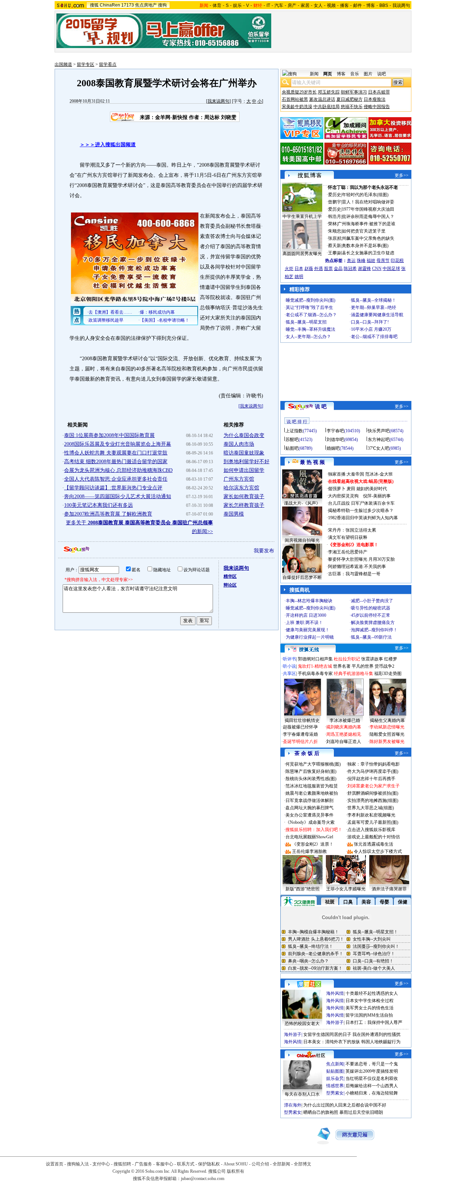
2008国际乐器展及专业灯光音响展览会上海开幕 (117, 444)
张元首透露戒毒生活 (373, 844)
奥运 (351, 260)
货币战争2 (384, 666)
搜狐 (94, 5)
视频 (331, 5)
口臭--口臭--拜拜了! (370, 322)
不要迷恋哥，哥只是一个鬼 (371, 1063)
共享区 (289, 673)
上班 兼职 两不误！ (304, 622)
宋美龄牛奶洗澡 (297, 106)
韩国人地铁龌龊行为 (380, 1041)
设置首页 (54, 1164)
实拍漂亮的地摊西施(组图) (372, 800)
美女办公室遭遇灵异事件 (309, 815)
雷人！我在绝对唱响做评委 (368, 201)
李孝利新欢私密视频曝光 (371, 815)
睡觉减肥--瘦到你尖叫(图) (310, 300)
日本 (299, 268)
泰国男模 (234, 514)
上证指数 (294, 430)
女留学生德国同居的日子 (327, 1034)
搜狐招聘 (122, 1164)
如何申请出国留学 (244, 470)
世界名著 (342, 666)
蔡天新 (334, 245)
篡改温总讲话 (322, 99)
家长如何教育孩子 (244, 496)
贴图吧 (292, 448)
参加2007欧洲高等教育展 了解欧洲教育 (108, 514)
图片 (368, 73)
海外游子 (335, 1022)
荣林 (332, 223)
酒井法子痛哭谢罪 (389, 888)
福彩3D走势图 (388, 673)
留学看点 (107, 64)
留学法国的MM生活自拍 (369, 1015)
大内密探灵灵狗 (343, 495)
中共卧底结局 (326, 106)
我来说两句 (218, 101)
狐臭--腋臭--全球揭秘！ (373, 300)
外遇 (318, 268)
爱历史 (334, 194)
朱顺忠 (334, 231)
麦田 (351, 488)
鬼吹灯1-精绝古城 (315, 666)
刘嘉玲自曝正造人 (343, 741)
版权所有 (235, 1171)
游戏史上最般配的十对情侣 (373, 836)
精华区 (230, 576)
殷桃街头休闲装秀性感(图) (310, 778)
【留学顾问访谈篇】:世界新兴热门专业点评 (113, 487)
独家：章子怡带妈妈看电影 (373, 764)
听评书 (289, 658)
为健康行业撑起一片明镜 (310, 637)
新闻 (314, 73)
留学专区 (85, 64)
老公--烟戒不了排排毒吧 (374, 336)
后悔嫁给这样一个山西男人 (371, 1085)
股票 (328, 268)
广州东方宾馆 (239, 479)
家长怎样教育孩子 (244, 505)
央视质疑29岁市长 (299, 92)
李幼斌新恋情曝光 (387, 727)
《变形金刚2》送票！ (312, 844)
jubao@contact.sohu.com (202, 1178)
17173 (127, 5)
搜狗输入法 (78, 1164)
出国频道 (63, 64)
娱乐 (237, 5)
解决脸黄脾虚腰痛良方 (373, 622)
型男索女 (335, 1093)
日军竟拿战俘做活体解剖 (309, 800)
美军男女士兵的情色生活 (369, 1007)
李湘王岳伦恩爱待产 (347, 552)
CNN (377, 268)
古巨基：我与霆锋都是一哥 (354, 573)
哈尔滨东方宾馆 (241, 487)
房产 (292, 5)
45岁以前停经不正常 (370, 615)
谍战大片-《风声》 (302, 503)
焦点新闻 (335, 1063)
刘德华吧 (335, 439)
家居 (305, 5)
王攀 (332, 252)
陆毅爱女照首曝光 (387, 734)
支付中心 (101, 1164)
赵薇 (308, 268)
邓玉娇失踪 (329, 92)
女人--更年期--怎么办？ (308, 336)
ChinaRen (110, 5)
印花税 (397, 260)
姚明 (299, 276)
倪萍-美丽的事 (377, 495)
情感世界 (335, 1085)
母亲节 (383, 260)
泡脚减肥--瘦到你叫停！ (374, 629)
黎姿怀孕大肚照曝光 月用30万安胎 (361, 559)
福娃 (371, 260)
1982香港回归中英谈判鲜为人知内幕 (363, 517)
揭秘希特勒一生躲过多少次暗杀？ (361, 510)
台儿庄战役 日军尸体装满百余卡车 (361, 503)
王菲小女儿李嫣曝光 (346, 888)
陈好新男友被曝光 (387, 741)
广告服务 (143, 1164)
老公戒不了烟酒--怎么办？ (311, 314)
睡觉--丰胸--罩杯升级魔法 (310, 329)
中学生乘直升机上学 (302, 216)
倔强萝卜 (336, 488)
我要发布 (264, 550)
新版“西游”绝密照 (302, 888)
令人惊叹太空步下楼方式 (378, 851)
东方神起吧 (379, 439)
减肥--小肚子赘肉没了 (372, 600)
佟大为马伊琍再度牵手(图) (372, 771)
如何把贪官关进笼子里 (364, 231)
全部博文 (302, 1164)
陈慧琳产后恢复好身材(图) (310, 771)
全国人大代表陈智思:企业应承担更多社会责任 (115, 479)
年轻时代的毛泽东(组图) (365, 194)
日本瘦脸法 (375, 99)
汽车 (279, 5)
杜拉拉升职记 (347, 658)
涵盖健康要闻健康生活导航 (377, 314)
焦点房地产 (146, 5)
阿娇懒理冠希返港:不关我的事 (357, 566)
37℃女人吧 (378, 448)
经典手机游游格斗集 (353, 673)
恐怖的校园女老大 (302, 1023)
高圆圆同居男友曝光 (302, 253)
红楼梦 (390, 658)
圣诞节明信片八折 (300, 741)
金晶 (338, 268)
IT (268, 5)
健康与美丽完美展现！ (307, 629)
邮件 (357, 5)
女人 (318, 5)
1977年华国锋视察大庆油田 (368, 209)
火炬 (289, 268)
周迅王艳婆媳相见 (343, 734)
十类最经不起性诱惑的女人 (371, 993)
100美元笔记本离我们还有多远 (98, 505)
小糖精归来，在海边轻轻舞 (371, 1093)
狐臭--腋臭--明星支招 (306, 322)
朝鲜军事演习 (354, 92)
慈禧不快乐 (352, 106)
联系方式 (185, 1164)
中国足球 (391, 268)
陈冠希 (350, 268)
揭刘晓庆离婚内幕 (343, 727)
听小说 (289, 666)
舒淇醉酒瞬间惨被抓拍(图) (372, 793)
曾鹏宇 (334, 201)
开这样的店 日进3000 (306, 615)
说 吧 (321, 406)
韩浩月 (334, 216)
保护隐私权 (209, 1164)
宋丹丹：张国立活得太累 (352, 530)
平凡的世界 (363, 666)
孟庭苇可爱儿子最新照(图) (372, 822)
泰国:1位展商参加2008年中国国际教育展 (109, 435)
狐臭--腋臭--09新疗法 (371, 637)
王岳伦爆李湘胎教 (309, 851)
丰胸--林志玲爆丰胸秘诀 (309, 600)
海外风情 (335, 993)
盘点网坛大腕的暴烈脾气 (309, 807)
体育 (217, 5)
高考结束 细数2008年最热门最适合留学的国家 (115, 461)
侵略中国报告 (377, 106)
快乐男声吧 (379, 430)
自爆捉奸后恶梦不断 (302, 577)
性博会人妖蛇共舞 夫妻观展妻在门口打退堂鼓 (115, 453)
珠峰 (361, 260)
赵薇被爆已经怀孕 (300, 727)
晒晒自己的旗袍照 (320, 1112)
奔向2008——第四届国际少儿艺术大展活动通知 (117, 496)
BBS (383, 5)
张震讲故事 (372, 658)
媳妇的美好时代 (371, 488)
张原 (332, 238)
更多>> (401, 175)
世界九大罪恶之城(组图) (370, 807)
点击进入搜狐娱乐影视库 (371, 829)
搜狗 (162, 5)
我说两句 (401, 5)
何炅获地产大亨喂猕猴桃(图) (313, 764)
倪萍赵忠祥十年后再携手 (371, 778)
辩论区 (230, 585)
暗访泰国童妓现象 (244, 453)
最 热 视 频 (312, 462)
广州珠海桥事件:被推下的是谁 (366, 223)
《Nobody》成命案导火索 (310, 822)
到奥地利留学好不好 (246, 461)
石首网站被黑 (295, 99)
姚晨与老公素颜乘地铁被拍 (311, 793)
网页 (327, 73)
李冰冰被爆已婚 (344, 720)
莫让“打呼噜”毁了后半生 (309, 307)
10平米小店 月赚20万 (371, 329)
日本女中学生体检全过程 (369, 1000)
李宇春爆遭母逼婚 (300, 734)
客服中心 (164, 1164)
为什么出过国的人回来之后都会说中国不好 (344, 1105)
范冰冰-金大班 (379, 474)
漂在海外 (292, 1105)
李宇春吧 (335, 430)
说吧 (381, 73)
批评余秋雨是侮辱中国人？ (368, 216)
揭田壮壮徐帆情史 (302, 720)
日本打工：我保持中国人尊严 (373, 1022)
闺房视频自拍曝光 (302, 540)
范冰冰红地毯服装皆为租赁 (311, 785)
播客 (344, 5)
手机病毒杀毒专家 (315, 673)
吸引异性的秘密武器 (370, 608)
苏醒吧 (292, 439)
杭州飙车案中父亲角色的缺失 (365, 238)
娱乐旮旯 (335, 1078)
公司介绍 (260, 1164)
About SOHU (236, 1164)
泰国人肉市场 (239, 444)
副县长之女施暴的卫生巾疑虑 (365, 252)
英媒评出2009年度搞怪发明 (371, 1071)
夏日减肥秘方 (349, 99)
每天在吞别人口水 (302, 1094)
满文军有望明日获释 (347, 537)
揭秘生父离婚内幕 (387, 720)
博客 (370, 5)
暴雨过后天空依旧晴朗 (361, 1112)
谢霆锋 (364, 268)
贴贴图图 (335, 1071)
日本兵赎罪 (379, 92)
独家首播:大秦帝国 (346, 474)
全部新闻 (281, 1164)
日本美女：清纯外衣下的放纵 (331, 1041)
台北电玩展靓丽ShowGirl (309, 836)
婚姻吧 (333, 448)
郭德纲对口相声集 (315, 658)
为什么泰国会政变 (244, 435)
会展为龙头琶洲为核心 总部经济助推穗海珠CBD (118, 470)
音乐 (354, 73)
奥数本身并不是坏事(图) (365, 245)
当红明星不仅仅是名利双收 (371, 1078)
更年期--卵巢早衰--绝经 (373, 307)
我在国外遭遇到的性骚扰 (376, 1034)
